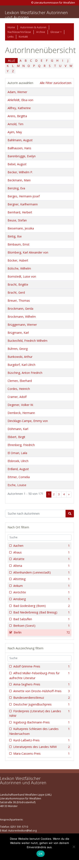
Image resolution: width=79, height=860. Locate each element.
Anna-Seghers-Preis (41, 684)
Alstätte (41, 559)
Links (10, 36)
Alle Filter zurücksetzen (55, 83)
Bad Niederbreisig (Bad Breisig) (41, 612)
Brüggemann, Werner (22, 325)
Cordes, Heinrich (19, 389)
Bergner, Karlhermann (23, 204)
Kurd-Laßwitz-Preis (41, 740)
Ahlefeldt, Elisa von (20, 100)
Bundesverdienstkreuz (41, 698)
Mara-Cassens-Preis (41, 753)
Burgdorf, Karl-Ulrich (21, 365)
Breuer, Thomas (19, 300)
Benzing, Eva (16, 188)
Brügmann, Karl (18, 333)
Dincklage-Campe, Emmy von (28, 421)
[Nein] (74, 847)
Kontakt (23, 36)
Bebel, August (17, 164)
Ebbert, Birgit (16, 437)
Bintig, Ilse (15, 236)
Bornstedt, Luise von (22, 276)
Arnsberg (41, 599)
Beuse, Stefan (17, 220)
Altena (41, 566)
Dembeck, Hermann (21, 413)
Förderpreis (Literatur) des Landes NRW (39, 713)
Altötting (41, 579)
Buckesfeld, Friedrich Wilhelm (27, 341)
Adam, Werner (17, 92)
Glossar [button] (55, 32)
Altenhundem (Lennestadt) (41, 572)
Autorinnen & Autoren (33, 27)
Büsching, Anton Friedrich (25, 373)
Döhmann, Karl (18, 429)
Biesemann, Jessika (21, 228)
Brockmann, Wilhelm (22, 317)
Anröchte (41, 592)
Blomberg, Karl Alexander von (28, 252)
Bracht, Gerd (16, 292)
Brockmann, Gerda (20, 309)
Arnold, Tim (15, 124)
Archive (40, 32)
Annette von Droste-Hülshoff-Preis (41, 691)
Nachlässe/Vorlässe (19, 32)
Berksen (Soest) (41, 626)
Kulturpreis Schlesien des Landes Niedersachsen (39, 731)
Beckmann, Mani (19, 180)
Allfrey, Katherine (19, 108)
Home (11, 27)
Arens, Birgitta (17, 116)
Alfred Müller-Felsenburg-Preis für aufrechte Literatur (39, 675)
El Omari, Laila (17, 453)
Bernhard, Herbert (20, 212)
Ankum (41, 586)
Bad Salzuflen (41, 619)
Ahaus (41, 552)
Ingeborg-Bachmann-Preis (41, 722)
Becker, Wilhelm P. (20, 172)
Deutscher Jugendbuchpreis (41, 704)
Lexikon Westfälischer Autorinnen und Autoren (36, 15)
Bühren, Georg (18, 349)
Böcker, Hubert (18, 260)
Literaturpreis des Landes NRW (41, 747)
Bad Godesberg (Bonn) (41, 606)
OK (41, 853)
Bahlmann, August (20, 140)
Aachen (41, 546)
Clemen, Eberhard (20, 381)
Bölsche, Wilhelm (19, 268)
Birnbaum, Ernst (18, 244)
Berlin (42, 632)
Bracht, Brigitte (18, 284)
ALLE (11, 60)
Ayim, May (15, 132)
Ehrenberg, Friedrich (21, 445)
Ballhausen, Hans (19, 148)
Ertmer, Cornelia (19, 477)
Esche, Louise (17, 485)
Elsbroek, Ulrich (18, 461)
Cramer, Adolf (17, 397)
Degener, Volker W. (21, 405)
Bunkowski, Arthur (20, 357)
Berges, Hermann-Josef (24, 196)
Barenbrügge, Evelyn (22, 156)
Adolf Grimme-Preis (41, 666)
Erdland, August (18, 469)
